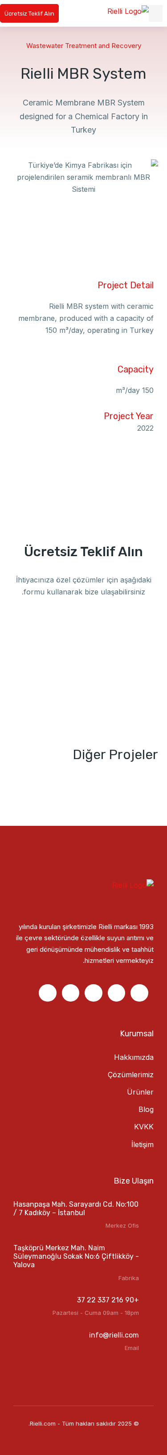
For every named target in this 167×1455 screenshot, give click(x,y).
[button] (156, 13)
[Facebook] (139, 993)
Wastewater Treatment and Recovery (83, 45)
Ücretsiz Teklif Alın (29, 13)
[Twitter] (48, 993)
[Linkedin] (117, 993)
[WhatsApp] (71, 993)
